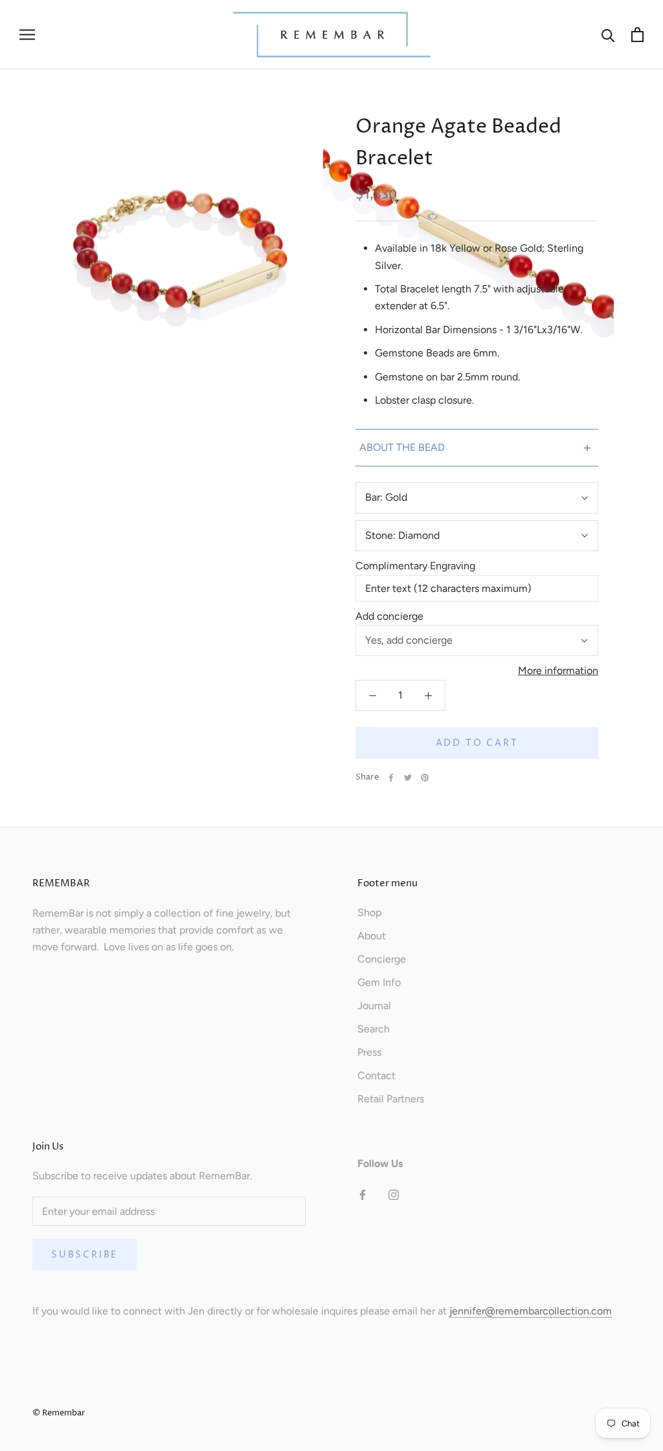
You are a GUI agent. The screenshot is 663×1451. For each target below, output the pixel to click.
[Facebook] (391, 777)
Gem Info (379, 982)
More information (558, 670)
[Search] (608, 34)
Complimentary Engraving (415, 566)
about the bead (475, 447)
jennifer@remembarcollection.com (530, 1311)
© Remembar (58, 1413)
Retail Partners (390, 1099)
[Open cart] (637, 34)
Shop (369, 912)
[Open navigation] (27, 35)
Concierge (381, 959)
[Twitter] (408, 777)
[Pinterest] (425, 777)
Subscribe (84, 1255)
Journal (374, 1005)
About (371, 936)
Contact (376, 1075)
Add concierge (389, 616)
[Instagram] (393, 1194)
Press (369, 1052)
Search (373, 1029)
